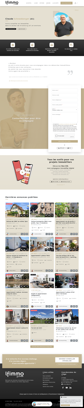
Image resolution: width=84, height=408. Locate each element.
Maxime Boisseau (38, 270)
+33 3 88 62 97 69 (67, 382)
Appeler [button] (61, 148)
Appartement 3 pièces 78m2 (40, 255)
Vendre (48, 3)
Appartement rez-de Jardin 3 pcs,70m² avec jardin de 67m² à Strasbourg (66, 223)
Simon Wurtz (12, 270)
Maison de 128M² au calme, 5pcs (17, 221)
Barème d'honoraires (49, 382)
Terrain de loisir (36, 328)
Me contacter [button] (11, 29)
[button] (13, 45)
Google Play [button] (66, 181)
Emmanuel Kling (63, 270)
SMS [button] (70, 148)
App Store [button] (55, 181)
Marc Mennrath (13, 306)
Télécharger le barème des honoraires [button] (19, 80)
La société (55, 3)
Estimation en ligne (48, 378)
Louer (36, 3)
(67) (26, 25)
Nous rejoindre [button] (66, 3)
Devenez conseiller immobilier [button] (67, 360)
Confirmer (65, 405)
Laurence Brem (13, 233)
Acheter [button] (28, 3)
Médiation (45, 384)
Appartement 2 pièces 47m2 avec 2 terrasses (65, 293)
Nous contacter (47, 376)
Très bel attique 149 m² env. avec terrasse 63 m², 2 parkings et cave (66, 257)
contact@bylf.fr (67, 384)
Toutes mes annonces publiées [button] (42, 346)
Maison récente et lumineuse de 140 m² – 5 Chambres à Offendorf (16, 257)
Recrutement (46, 380)
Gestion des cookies (48, 386)
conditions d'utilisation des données (67, 124)
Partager (22, 29)
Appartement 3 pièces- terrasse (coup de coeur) (16, 293)
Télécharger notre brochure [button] (67, 364)
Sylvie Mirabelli (37, 340)
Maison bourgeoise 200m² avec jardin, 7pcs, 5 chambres (41, 222)
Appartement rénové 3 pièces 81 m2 (17, 328)
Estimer (42, 3)
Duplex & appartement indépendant (39, 294)
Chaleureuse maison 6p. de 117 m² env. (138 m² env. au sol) (66, 328)
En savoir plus (60, 184)
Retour (77, 10)
